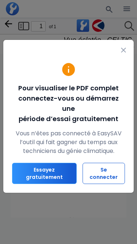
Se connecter (104, 173)
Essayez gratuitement (44, 173)
